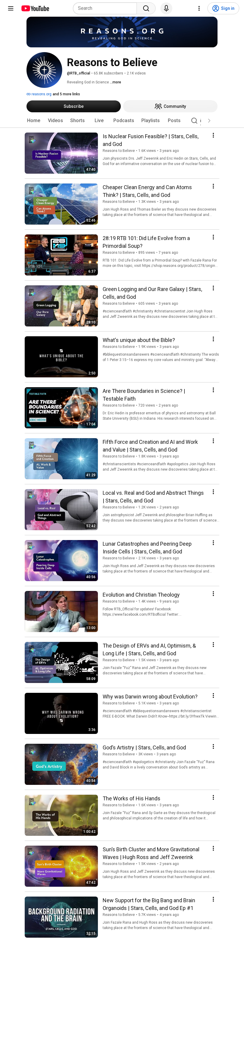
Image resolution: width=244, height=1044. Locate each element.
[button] (209, 120)
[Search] (146, 8)
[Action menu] (213, 135)
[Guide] (10, 8)
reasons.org (41, 94)
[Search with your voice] (166, 8)
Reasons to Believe (119, 151)
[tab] (33, 120)
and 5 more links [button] (66, 94)
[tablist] (122, 120)
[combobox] (106, 8)
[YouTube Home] (35, 8)
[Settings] (199, 8)
